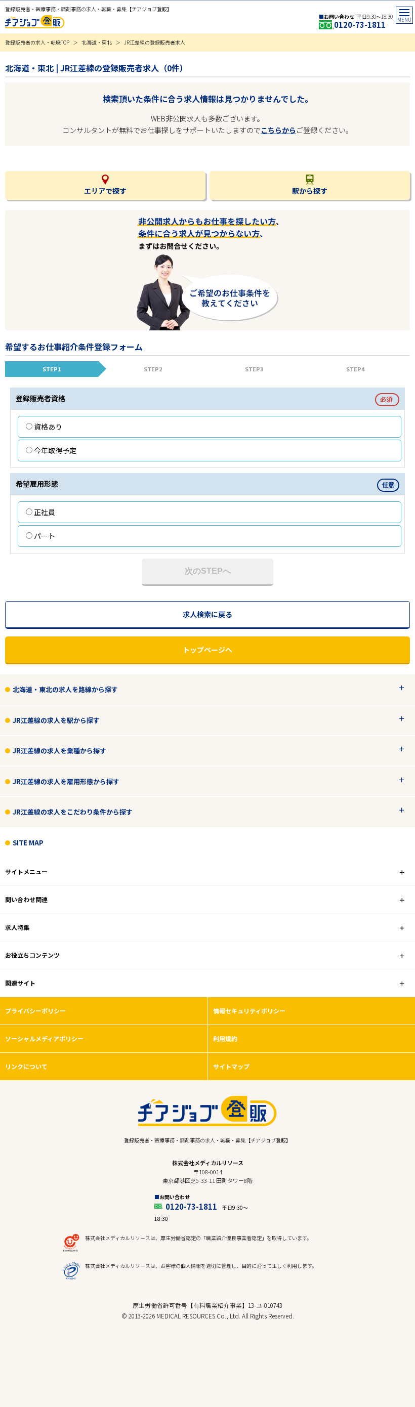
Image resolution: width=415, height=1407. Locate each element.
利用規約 (225, 1038)
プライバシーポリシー (35, 1010)
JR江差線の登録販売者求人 (154, 42)
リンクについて (26, 1066)
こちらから (278, 130)
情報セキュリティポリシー (249, 1010)
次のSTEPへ (208, 571)
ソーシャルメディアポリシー (44, 1038)
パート (44, 536)
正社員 (44, 512)
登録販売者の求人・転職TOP (37, 42)
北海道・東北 (96, 42)
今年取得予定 (55, 450)
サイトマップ (231, 1066)
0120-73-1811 (360, 24)
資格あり (48, 426)
